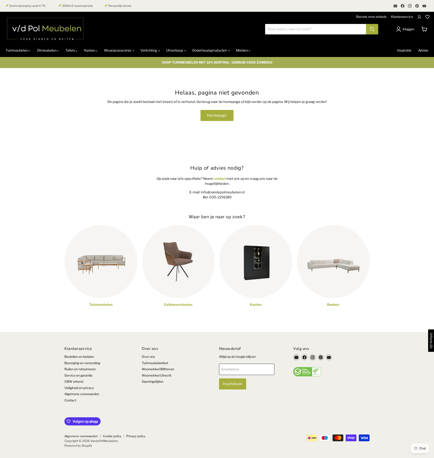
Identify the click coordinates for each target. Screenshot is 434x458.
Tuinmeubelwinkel (155, 363)
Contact (70, 400)
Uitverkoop (175, 50)
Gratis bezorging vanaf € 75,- (26, 6)
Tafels (70, 50)
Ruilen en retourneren (80, 369)
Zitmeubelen (47, 50)
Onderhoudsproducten (209, 50)
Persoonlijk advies (118, 6)
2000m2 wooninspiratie (76, 6)
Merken (242, 50)
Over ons (148, 356)
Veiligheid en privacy (79, 388)
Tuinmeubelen (17, 50)
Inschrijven (233, 384)
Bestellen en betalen (79, 356)
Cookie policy (112, 436)
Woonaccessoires (118, 50)
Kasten (90, 50)
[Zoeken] (372, 29)
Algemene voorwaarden (81, 394)
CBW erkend (73, 381)
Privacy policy (135, 436)
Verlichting (149, 50)
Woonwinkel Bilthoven (158, 369)
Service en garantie (78, 375)
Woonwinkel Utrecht (156, 375)
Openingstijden (152, 381)
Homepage (217, 115)
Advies (423, 50)
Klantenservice (402, 17)
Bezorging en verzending (82, 363)
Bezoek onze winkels (371, 17)
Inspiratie (404, 50)
